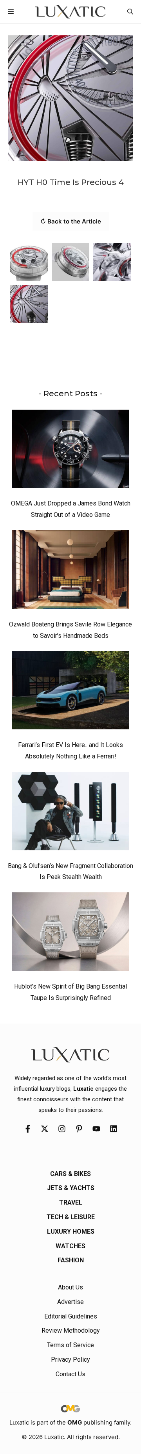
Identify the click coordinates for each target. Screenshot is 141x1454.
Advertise (70, 1302)
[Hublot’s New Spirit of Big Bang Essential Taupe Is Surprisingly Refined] (70, 933)
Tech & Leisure (71, 1217)
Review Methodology (71, 1330)
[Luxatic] (70, 11)
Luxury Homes (70, 1231)
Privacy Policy (70, 1359)
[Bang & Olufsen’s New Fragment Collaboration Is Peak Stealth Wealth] (70, 813)
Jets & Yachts (70, 1188)
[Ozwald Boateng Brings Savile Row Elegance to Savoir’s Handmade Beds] (70, 571)
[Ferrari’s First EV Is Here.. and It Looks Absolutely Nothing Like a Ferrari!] (70, 692)
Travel (70, 1202)
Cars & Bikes (70, 1173)
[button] (130, 11)
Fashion (71, 1260)
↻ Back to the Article (70, 221)
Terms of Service (70, 1345)
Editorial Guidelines (70, 1316)
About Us (70, 1287)
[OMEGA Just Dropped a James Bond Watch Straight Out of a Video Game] (70, 451)
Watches (70, 1246)
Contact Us (70, 1374)
